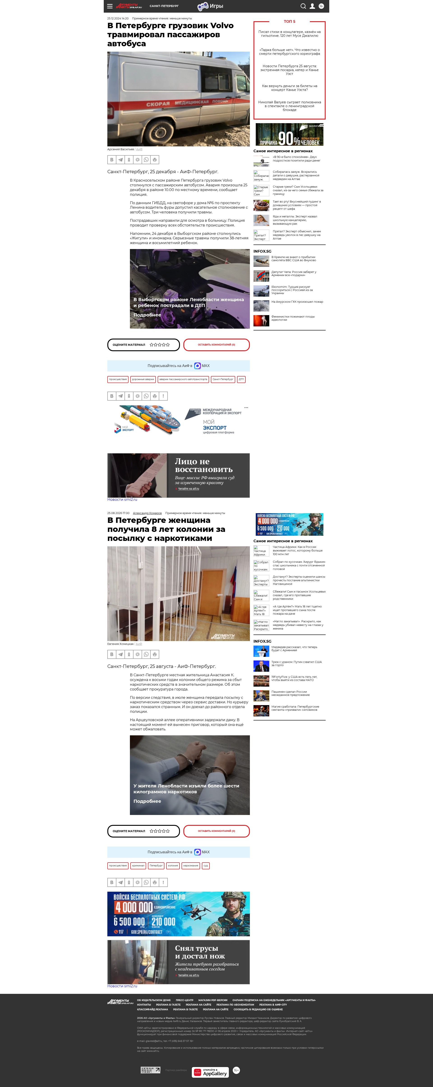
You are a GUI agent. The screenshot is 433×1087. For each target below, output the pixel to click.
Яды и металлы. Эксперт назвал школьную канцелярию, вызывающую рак (295, 220)
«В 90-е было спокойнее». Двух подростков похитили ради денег (296, 158)
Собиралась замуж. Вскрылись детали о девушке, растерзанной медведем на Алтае (296, 175)
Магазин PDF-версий (212, 1000)
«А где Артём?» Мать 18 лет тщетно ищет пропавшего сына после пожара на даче (297, 610)
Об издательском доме (154, 1000)
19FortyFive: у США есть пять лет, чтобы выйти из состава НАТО (294, 678)
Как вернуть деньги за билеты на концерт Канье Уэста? (289, 88)
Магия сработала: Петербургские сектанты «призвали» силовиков (295, 708)
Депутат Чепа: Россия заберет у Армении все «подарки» (294, 273)
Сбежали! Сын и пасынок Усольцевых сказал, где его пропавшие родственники (299, 595)
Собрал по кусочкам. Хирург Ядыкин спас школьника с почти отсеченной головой (299, 565)
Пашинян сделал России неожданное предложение (291, 693)
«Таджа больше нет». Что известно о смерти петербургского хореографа (289, 52)
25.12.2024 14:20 (118, 18)
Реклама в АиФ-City (273, 1004)
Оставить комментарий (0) (216, 344)
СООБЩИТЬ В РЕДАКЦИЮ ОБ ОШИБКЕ (258, 1009)
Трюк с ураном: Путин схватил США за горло (297, 663)
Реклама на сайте (198, 1004)
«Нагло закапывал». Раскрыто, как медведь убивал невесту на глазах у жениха (298, 625)
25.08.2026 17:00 (118, 513)
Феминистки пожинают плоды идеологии (293, 318)
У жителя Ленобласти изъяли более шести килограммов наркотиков (186, 788)
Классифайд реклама (152, 1009)
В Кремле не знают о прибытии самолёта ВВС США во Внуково (294, 259)
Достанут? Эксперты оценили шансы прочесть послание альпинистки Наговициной (299, 580)
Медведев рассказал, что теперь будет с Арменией (294, 649)
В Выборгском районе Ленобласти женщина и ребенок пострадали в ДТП (189, 302)
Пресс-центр (184, 1000)
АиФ (139, 149)
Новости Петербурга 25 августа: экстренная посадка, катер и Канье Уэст (289, 70)
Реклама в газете (168, 1004)
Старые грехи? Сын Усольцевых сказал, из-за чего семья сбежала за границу (298, 190)
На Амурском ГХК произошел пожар (297, 301)
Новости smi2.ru (122, 499)
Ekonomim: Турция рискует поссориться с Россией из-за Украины (292, 290)
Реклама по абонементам (235, 1004)
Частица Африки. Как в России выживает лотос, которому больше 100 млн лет (297, 550)
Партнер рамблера (176, 1070)
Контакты (144, 1004)
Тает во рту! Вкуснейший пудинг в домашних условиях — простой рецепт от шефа (297, 205)
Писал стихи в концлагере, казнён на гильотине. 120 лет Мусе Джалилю (289, 34)
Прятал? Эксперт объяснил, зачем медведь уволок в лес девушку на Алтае (297, 235)
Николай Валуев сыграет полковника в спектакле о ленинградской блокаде (289, 106)
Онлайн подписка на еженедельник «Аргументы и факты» (274, 1000)
